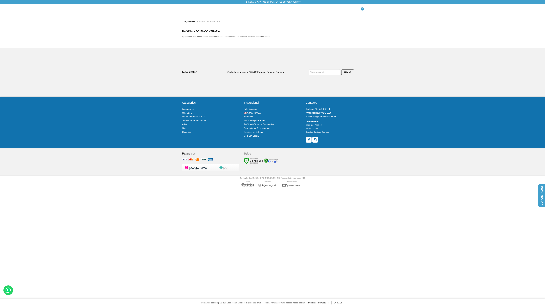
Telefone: (318, 109)
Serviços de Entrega (253, 132)
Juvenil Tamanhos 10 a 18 (194, 120)
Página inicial (189, 21)
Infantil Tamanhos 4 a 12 (193, 116)
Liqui (184, 128)
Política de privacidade (254, 120)
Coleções (186, 132)
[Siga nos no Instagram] (315, 140)
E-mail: (321, 116)
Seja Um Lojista (251, 136)
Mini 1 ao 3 (187, 113)
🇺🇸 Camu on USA (252, 113)
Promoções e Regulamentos (257, 128)
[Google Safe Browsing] (271, 161)
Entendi (338, 303)
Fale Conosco (250, 109)
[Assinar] (347, 72)
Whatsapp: (318, 113)
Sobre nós (248, 116)
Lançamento (188, 109)
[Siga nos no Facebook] (309, 140)
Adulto (185, 124)
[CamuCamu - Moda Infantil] (195, 10)
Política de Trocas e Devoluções (259, 124)
